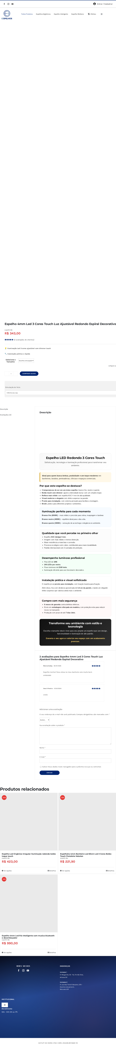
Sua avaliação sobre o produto (52, 725)
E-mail (43, 757)
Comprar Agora (29, 373)
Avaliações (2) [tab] (5, 415)
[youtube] (12, 4)
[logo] (7, 11)
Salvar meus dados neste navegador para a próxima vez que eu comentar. (71, 767)
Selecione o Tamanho (11, 361)
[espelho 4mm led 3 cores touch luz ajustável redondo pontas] (58, 168)
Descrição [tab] (4, 409)
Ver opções (8, 871)
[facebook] (4, 4)
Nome (42, 748)
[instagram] (8, 4)
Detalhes (52, 871)
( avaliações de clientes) (24, 340)
